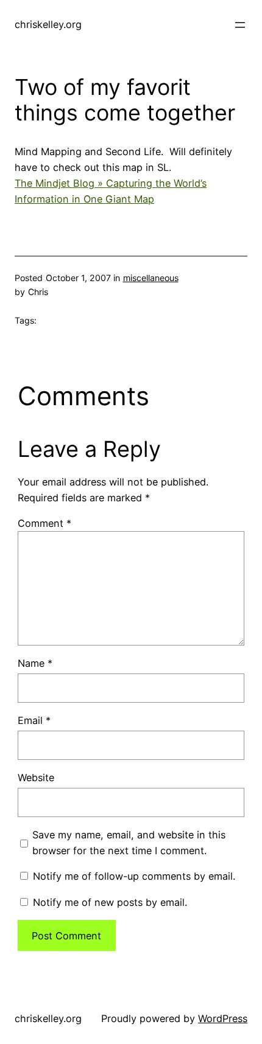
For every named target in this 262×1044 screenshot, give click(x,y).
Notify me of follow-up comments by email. (134, 876)
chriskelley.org (48, 24)
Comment (44, 523)
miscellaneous (151, 278)
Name (35, 663)
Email (34, 720)
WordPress (222, 1018)
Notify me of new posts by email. (110, 902)
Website (36, 777)
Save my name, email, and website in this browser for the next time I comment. (128, 843)
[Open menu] (240, 25)
